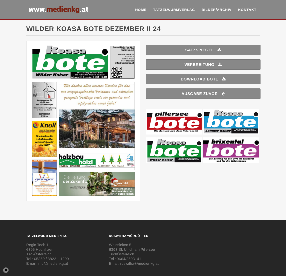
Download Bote (199, 79)
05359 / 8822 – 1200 (51, 259)
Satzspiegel (199, 50)
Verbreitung (199, 64)
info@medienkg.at (53, 263)
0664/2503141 (129, 259)
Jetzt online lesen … (83, 123)
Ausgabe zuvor (200, 94)
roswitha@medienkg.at (139, 263)
